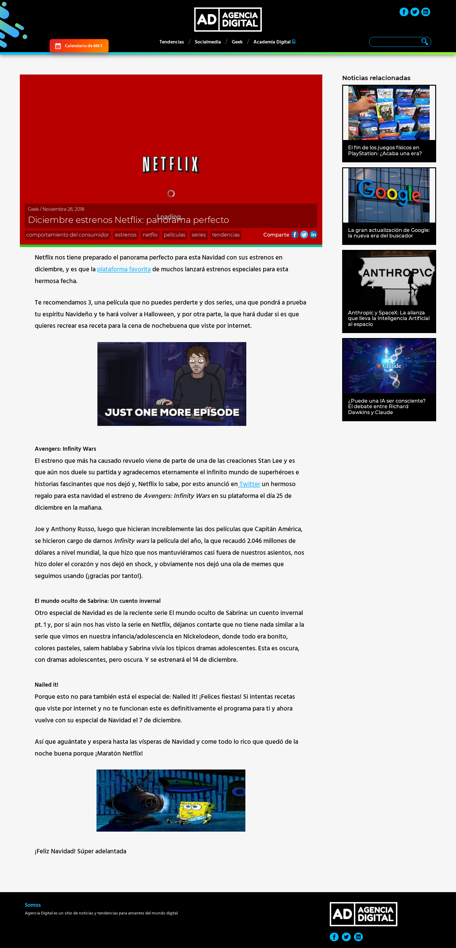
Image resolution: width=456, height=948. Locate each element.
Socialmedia (208, 42)
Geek (237, 42)
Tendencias (171, 42)
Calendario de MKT (83, 45)
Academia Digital (272, 42)
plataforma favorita (124, 269)
